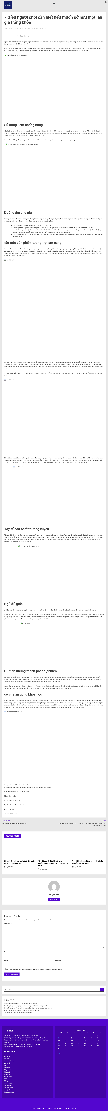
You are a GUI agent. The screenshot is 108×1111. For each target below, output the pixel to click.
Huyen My (8, 28)
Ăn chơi (6, 1059)
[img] (54, 3)
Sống (6, 1081)
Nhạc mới (7, 1070)
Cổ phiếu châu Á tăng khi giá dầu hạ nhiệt (18, 1012)
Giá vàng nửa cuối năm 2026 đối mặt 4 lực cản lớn (21, 1003)
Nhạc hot (7, 1067)
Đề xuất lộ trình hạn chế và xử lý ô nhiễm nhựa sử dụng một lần (20, 862)
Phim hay (7, 1074)
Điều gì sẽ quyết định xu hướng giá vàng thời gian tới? (22, 1010)
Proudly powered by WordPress (42, 1108)
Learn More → (54, 900)
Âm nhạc (7, 1056)
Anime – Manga (9, 1061)
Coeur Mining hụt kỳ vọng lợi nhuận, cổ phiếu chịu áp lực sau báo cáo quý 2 (29, 1008)
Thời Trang (27, 28)
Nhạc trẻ (7, 1072)
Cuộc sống (7, 1063)
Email (6, 960)
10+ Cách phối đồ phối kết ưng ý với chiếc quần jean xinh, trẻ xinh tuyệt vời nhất (53, 863)
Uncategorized (9, 1092)
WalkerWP (73, 1108)
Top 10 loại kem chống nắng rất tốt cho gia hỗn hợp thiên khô (87, 862)
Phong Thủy (8, 1076)
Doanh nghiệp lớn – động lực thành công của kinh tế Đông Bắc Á (25, 1006)
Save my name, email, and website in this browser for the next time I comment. (34, 969)
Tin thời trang (8, 1087)
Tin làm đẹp (34, 28)
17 (59, 1043)
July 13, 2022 (18, 28)
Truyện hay (8, 1090)
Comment (8, 923)
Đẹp (5, 1065)
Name (6, 952)
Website (58, 960)
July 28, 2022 (9, 867)
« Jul (59, 1053)
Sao (5, 1079)
